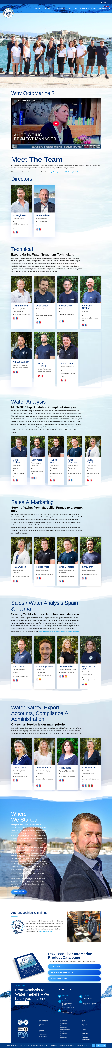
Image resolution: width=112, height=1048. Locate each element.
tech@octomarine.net (44, 221)
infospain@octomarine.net (90, 680)
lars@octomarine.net (44, 675)
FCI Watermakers (43, 1034)
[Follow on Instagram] (104, 2)
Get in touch (22, 1003)
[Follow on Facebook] (97, 2)
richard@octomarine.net (22, 314)
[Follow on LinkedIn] (108, 2)
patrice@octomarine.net (45, 574)
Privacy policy (101, 1045)
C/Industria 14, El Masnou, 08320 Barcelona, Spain (89, 1004)
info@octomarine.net (45, 931)
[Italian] (106, 6)
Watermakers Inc (86, 1039)
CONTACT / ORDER (104, 8)
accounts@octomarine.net (67, 776)
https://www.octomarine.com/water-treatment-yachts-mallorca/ (58, 631)
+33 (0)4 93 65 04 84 (67, 998)
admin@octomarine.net (68, 672)
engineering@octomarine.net (44, 315)
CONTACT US (19, 891)
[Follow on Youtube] (101, 2)
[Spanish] (108, 6)
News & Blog (72, 8)
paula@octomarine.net (22, 577)
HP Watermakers (43, 1036)
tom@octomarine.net (21, 676)
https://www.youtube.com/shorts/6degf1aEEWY (64, 172)
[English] (103, 6)
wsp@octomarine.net (21, 776)
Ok (94, 1045)
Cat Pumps (41, 1028)
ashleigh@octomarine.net (21, 224)
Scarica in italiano (59, 978)
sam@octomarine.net (90, 574)
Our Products (61, 8)
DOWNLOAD (55, 966)
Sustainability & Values (87, 8)
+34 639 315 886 (87, 998)
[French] (105, 6)
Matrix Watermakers (65, 1029)
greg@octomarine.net (67, 577)
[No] (110, 1045)
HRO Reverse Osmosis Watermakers (63, 1022)
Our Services (47, 8)
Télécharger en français (62, 972)
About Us (37, 8)
